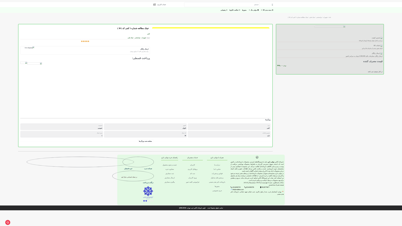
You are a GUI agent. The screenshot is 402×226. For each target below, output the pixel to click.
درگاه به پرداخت (148, 182)
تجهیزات (325, 17)
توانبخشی (319, 17)
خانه (330, 17)
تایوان (184, 128)
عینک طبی (312, 17)
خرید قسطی (128, 168)
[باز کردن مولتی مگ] (249, 10)
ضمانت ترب (148, 168)
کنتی (148, 34)
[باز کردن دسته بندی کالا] (261, 10)
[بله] (135, 184)
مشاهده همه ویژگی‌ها (145, 141)
